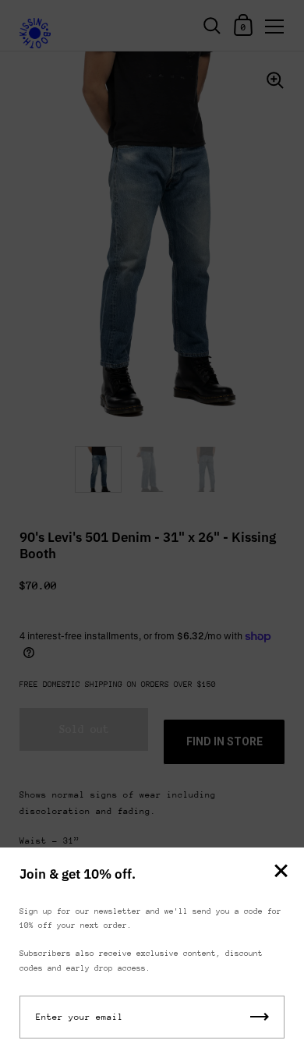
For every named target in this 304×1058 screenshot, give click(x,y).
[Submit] (259, 1017)
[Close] (280, 872)
